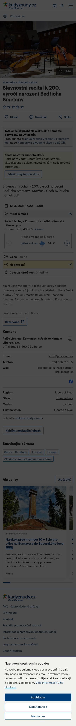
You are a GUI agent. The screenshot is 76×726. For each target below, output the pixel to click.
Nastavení (38, 716)
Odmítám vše (38, 706)
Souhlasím (38, 697)
